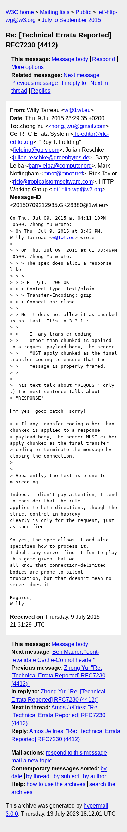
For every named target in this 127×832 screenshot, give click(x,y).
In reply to (74, 83)
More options (27, 67)
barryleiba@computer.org (60, 166)
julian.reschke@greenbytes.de (51, 158)
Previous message (34, 83)
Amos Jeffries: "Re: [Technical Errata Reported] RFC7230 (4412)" (58, 715)
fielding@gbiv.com (36, 150)
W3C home (20, 12)
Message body (70, 59)
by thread (37, 776)
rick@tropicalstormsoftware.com (53, 182)
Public (83, 12)
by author (94, 776)
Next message (81, 75)
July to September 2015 (71, 20)
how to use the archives (55, 784)
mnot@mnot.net (63, 173)
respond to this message (76, 753)
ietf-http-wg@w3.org (77, 189)
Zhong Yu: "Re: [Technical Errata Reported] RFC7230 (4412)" (58, 676)
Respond (103, 59)
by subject (66, 776)
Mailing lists (54, 12)
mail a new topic (31, 760)
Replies (40, 91)
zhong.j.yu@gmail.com (76, 126)
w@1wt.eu (77, 110)
